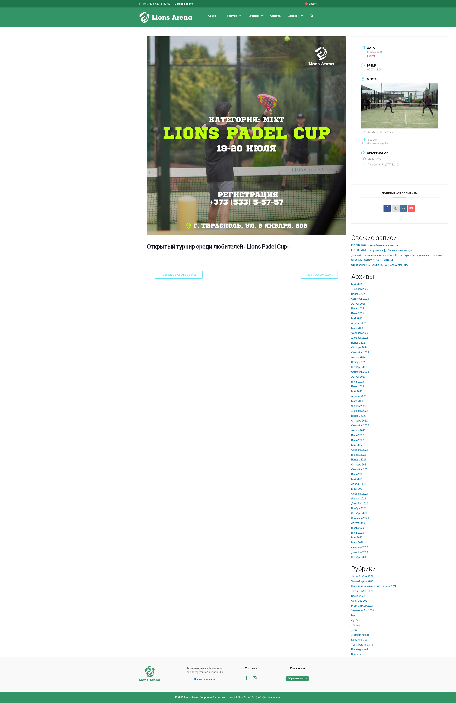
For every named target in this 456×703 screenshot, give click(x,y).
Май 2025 (356, 318)
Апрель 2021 (358, 484)
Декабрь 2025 (359, 289)
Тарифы (253, 15)
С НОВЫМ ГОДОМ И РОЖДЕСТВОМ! (372, 260)
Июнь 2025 (357, 313)
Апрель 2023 (358, 396)
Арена (212, 15)
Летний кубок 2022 (362, 576)
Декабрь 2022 (359, 410)
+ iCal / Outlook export (319, 274)
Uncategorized (359, 649)
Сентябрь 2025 (360, 298)
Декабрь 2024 (359, 337)
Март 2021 (357, 488)
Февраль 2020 (359, 547)
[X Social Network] (395, 208)
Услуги (232, 15)
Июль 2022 (357, 435)
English (313, 3)
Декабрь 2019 (359, 552)
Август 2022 (358, 430)
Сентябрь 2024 (360, 352)
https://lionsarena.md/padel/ (374, 143)
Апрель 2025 (358, 323)
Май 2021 (356, 479)
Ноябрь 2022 (358, 415)
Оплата (275, 15)
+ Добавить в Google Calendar (178, 274)
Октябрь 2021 (359, 464)
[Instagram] (254, 677)
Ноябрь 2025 (358, 294)
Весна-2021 (358, 595)
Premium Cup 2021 (362, 605)
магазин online (184, 3)
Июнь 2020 (357, 532)
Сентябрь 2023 (360, 371)
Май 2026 (356, 284)
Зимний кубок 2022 (362, 581)
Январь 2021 (358, 498)
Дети (354, 630)
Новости (293, 15)
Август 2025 (358, 303)
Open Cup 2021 (360, 600)
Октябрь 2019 (359, 557)
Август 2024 (358, 357)
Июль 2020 (357, 527)
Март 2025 (357, 328)
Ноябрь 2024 (358, 342)
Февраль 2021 (359, 493)
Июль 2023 (357, 381)
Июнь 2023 (357, 386)
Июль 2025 (357, 308)
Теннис (355, 625)
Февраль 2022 (359, 449)
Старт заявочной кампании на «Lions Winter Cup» (379, 265)
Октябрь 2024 (359, 347)
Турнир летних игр (362, 644)
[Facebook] (387, 208)
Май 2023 (356, 391)
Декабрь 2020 (359, 503)
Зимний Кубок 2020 (362, 610)
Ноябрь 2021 (358, 459)
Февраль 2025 (359, 332)
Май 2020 (356, 537)
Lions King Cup (359, 639)
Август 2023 (358, 376)
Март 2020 (357, 542)
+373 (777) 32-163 (389, 164)
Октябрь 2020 (359, 513)
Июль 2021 (357, 474)
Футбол (355, 620)
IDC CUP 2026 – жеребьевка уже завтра (374, 245)
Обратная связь (297, 678)
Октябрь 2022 (359, 420)
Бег (353, 615)
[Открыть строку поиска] (312, 16)
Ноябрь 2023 (358, 362)
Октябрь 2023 (359, 367)
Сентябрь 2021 (360, 469)
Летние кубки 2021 (362, 591)
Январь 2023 (358, 406)
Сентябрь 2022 (360, 425)
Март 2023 (357, 401)
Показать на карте (205, 679)
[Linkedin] (403, 208)
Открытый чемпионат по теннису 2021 (373, 586)
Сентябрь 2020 (360, 518)
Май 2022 (356, 445)
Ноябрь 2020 (358, 508)
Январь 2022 (358, 454)
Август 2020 (358, 523)
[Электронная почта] (411, 208)
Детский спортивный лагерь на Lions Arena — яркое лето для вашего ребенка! (397, 255)
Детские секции (360, 634)
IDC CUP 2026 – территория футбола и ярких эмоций (382, 250)
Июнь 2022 (357, 440)
